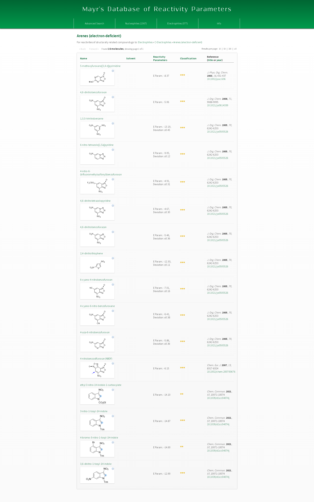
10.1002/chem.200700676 (221, 371)
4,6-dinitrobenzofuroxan (93, 92)
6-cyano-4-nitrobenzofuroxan (96, 279)
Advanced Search (94, 23)
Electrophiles (145, 42)
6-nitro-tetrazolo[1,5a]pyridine (96, 144)
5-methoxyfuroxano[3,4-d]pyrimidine (100, 65)
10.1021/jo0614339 (217, 105)
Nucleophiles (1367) (136, 23)
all (235, 48)
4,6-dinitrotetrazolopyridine (95, 200)
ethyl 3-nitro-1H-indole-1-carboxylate (100, 384)
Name (83, 58)
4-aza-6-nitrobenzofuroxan (95, 332)
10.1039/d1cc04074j (218, 398)
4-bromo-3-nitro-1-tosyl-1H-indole (99, 437)
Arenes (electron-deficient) (187, 42)
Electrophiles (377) (177, 23)
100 (230, 48)
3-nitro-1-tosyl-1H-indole (93, 411)
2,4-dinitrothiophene (91, 253)
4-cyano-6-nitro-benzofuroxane (97, 306)
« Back (82, 48)
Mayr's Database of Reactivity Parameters (157, 9)
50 (225, 48)
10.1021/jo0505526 (217, 131)
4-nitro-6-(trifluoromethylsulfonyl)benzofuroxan (101, 172)
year (219, 60)
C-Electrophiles (163, 42)
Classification (188, 58)
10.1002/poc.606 (216, 79)
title (210, 60)
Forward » (94, 48)
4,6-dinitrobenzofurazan (93, 227)
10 (220, 48)
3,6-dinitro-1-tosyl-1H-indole (95, 463)
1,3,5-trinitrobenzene (91, 118)
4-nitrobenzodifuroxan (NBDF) (96, 358)
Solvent (131, 58)
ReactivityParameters (160, 58)
